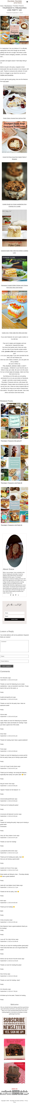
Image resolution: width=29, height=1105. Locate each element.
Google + (6, 368)
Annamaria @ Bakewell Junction (9, 814)
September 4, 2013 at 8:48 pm (8, 751)
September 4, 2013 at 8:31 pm (8, 736)
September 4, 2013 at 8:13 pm (8, 680)
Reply (2, 692)
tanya (1, 733)
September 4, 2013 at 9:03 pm (8, 801)
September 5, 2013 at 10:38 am (9, 941)
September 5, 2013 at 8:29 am (8, 902)
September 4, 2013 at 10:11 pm (9, 853)
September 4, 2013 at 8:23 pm (8, 716)
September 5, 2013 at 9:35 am (8, 922)
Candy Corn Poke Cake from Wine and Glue (14, 333)
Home (1, 5)
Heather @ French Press (7, 868)
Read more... (9, 593)
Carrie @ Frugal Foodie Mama (8, 766)
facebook (8, 366)
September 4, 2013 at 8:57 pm (8, 768)
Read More (17, 1014)
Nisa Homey (3, 974)
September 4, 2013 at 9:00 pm (8, 785)
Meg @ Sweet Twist (5, 783)
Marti (1, 900)
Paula (2, 749)
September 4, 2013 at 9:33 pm (8, 816)
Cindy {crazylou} (4, 920)
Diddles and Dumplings (6, 75)
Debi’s (11, 343)
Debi (11, 372)
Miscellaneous (8, 5)
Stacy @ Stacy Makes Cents (8, 835)
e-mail (23, 366)
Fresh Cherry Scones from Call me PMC (14, 118)
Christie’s (18, 343)
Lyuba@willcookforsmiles (7, 851)
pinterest (14, 366)
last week (5, 81)
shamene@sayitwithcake (7, 799)
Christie (17, 372)
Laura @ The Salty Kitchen (7, 939)
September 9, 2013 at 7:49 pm (8, 991)
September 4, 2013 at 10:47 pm (9, 870)
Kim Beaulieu (4, 678)
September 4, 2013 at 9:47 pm (8, 837)
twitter (19, 366)
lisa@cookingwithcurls (6, 697)
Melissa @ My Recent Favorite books (10, 958)
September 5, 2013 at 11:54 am (9, 961)
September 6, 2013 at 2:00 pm (8, 976)
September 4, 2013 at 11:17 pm (9, 887)
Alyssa (2, 714)
